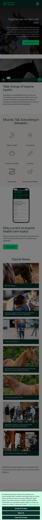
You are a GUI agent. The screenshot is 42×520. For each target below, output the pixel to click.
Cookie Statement (33, 504)
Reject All (21, 513)
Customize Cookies (21, 517)
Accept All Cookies (21, 508)
